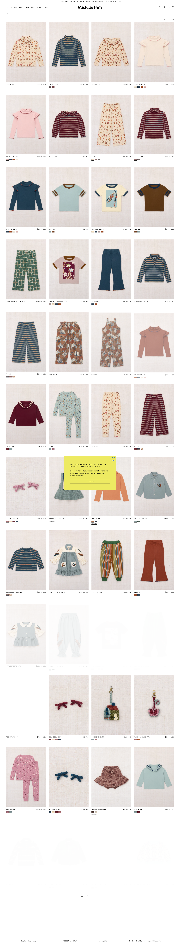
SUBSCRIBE (90, 481)
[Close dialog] (113, 458)
